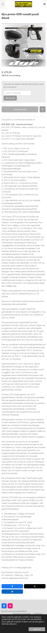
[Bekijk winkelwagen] (44, 4)
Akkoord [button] (36, 629)
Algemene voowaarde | (23, 614)
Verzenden (10, 98)
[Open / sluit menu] (2, 4)
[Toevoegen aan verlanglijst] (43, 109)
